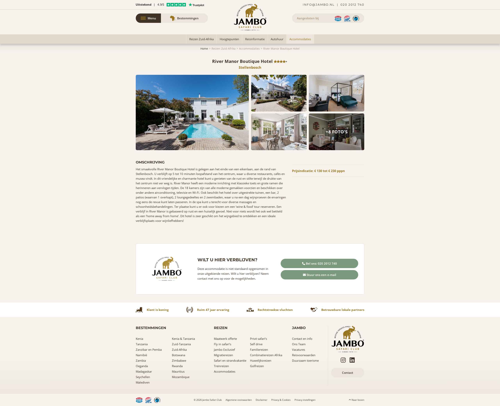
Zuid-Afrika (179, 350)
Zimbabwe (179, 360)
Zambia (141, 360)
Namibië (141, 355)
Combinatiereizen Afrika (266, 355)
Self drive (256, 344)
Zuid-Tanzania (181, 344)
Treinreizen (221, 366)
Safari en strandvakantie (230, 360)
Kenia (139, 339)
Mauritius (178, 371)
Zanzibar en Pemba (149, 350)
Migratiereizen (223, 355)
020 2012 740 (352, 4)
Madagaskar (144, 371)
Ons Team (299, 344)
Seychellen (143, 377)
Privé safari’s (258, 339)
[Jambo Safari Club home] (347, 339)
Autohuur (277, 39)
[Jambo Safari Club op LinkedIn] (352, 360)
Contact (347, 373)
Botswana (178, 355)
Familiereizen (259, 350)
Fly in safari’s (222, 344)
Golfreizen (257, 366)
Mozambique (180, 377)
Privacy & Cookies (281, 400)
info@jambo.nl (319, 4)
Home (204, 48)
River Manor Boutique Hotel (281, 48)
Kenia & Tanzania (183, 339)
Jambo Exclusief (224, 350)
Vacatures (298, 350)
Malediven (143, 382)
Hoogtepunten (229, 39)
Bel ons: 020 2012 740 (321, 263)
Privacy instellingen (305, 400)
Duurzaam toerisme (305, 360)
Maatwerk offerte (225, 339)
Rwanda (177, 366)
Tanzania (142, 344)
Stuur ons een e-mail (321, 275)
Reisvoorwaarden (303, 355)
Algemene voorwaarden (239, 400)
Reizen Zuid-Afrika (201, 39)
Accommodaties (300, 39)
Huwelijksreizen (260, 360)
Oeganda (142, 366)
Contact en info (302, 339)
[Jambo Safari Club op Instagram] (343, 360)
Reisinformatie (255, 39)
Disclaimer (261, 400)
